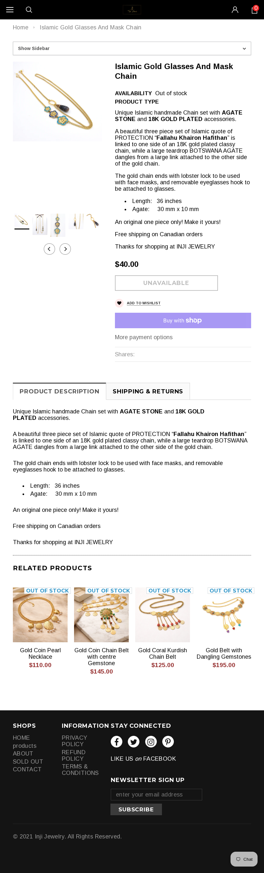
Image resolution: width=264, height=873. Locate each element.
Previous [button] (49, 249)
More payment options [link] (144, 337)
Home (20, 27)
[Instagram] (151, 741)
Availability (133, 93)
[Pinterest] (168, 741)
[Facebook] (116, 741)
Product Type (137, 102)
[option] (57, 101)
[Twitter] (133, 741)
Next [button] (65, 249)
